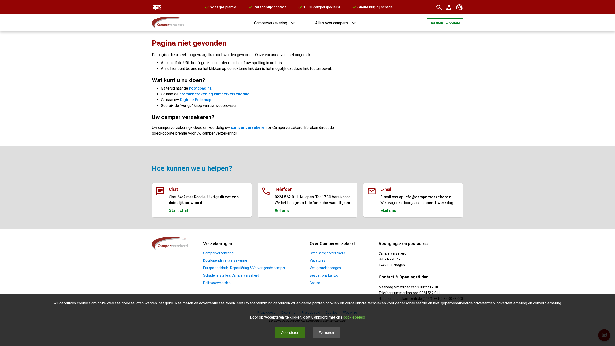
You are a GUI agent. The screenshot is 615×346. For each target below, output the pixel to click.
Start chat (178, 210)
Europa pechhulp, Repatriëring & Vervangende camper (244, 268)
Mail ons (388, 210)
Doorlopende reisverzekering (225, 260)
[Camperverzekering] (156, 7)
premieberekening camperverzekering (214, 94)
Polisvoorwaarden (217, 283)
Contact (316, 283)
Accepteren (290, 332)
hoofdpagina (200, 88)
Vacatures (317, 260)
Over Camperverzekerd (327, 253)
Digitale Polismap (195, 100)
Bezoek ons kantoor (325, 275)
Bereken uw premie (445, 23)
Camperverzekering (218, 253)
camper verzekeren (249, 127)
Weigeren (326, 332)
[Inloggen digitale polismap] (449, 7)
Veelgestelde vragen (325, 268)
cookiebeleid (354, 317)
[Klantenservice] (459, 7)
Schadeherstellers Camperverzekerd (231, 275)
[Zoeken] (439, 7)
